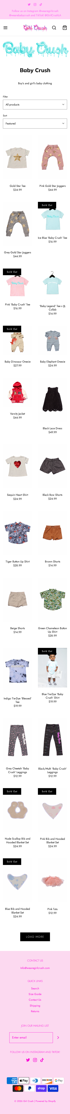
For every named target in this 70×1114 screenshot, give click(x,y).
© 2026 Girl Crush (23, 1101)
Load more (35, 937)
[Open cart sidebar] (64, 27)
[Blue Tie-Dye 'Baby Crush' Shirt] (52, 667)
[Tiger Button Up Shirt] (17, 533)
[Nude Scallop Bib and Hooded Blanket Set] (17, 810)
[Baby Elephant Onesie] (52, 340)
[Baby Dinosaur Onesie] (17, 340)
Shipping (35, 1006)
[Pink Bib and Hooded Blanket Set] (52, 810)
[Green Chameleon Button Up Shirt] (52, 600)
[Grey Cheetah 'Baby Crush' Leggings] (17, 740)
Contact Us (35, 1000)
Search (35, 988)
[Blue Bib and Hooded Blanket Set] (17, 880)
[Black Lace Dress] (52, 400)
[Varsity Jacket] (17, 392)
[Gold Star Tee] (17, 157)
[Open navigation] (5, 27)
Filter (5, 96)
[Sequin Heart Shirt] (17, 466)
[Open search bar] (54, 27)
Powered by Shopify (46, 1101)
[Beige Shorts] (17, 600)
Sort (5, 115)
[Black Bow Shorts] (52, 466)
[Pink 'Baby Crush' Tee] (17, 283)
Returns (35, 1011)
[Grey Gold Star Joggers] (17, 224)
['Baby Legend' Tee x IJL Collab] (52, 284)
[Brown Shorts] (52, 533)
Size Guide (35, 994)
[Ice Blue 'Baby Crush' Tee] (52, 216)
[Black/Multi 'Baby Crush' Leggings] (52, 740)
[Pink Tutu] (52, 880)
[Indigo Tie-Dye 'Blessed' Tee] (17, 670)
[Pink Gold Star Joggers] (52, 157)
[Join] (58, 1037)
